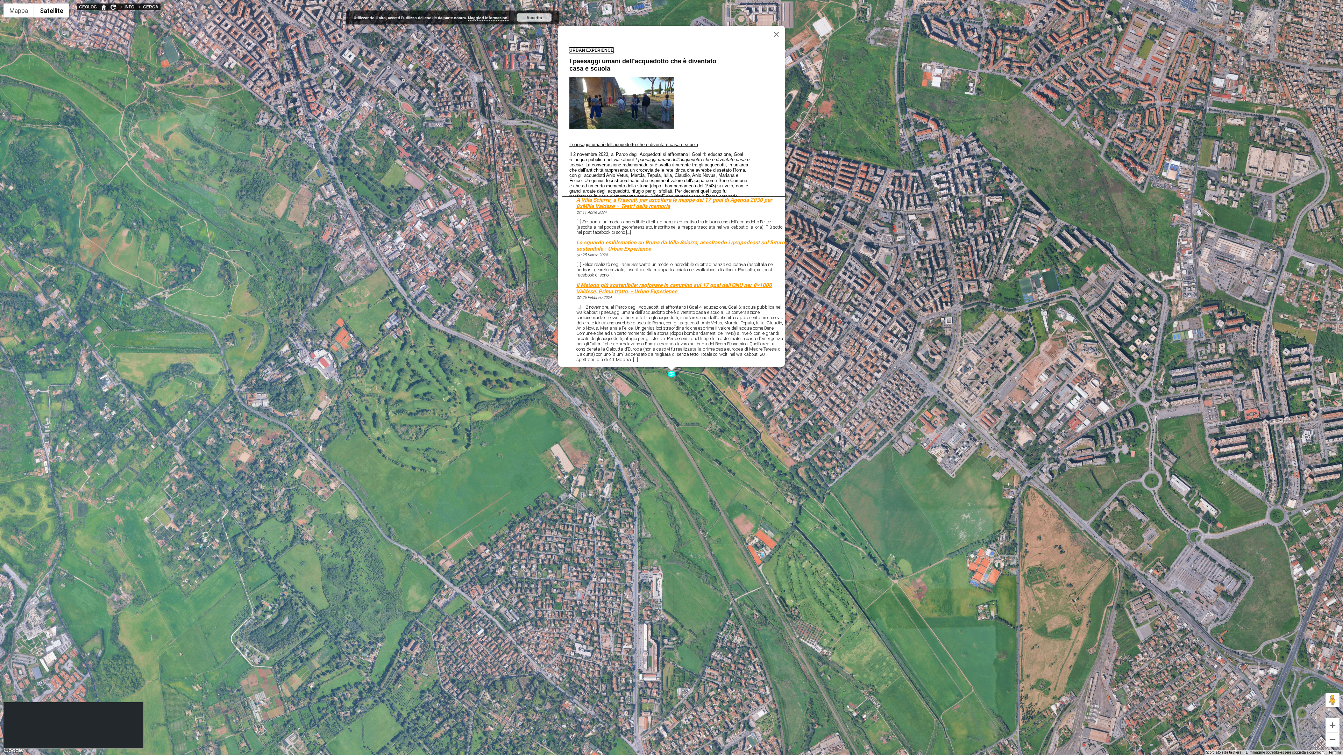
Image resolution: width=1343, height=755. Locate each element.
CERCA (148, 7)
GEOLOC (88, 7)
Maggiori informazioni (488, 17)
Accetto (534, 17)
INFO (127, 7)
